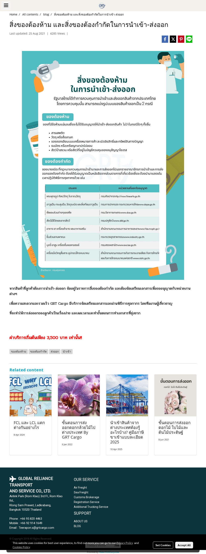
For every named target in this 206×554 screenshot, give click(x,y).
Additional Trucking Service (91, 506)
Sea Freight (81, 492)
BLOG (77, 526)
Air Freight (80, 487)
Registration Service (86, 502)
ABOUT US (81, 521)
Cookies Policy (21, 547)
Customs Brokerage (86, 497)
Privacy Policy (124, 543)
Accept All (184, 545)
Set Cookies (163, 545)
